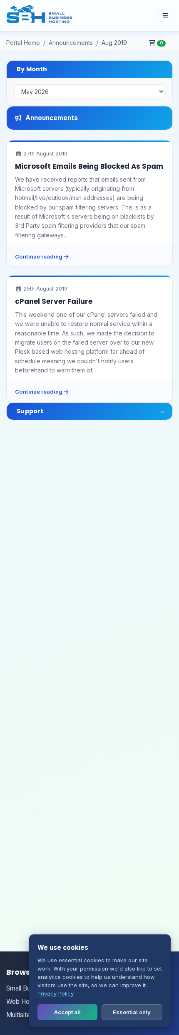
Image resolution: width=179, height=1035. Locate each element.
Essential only (132, 1012)
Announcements (71, 42)
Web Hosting (24, 1001)
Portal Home (23, 42)
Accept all (67, 1012)
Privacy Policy (55, 993)
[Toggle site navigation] (165, 15)
